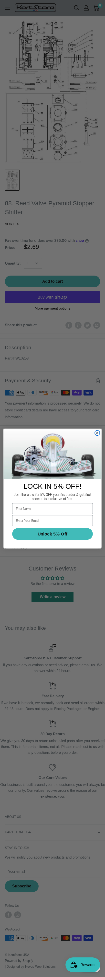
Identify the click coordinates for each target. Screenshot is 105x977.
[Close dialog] (97, 432)
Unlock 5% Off (52, 533)
